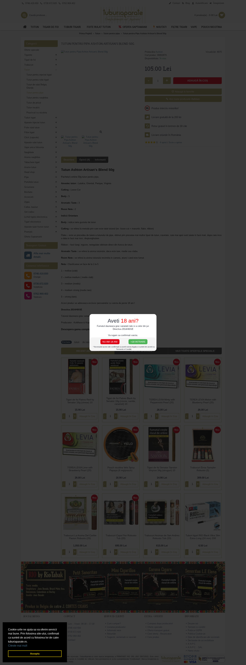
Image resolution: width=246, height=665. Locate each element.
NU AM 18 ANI (109, 341)
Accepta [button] (34, 653)
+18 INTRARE (138, 341)
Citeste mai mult (17, 645)
